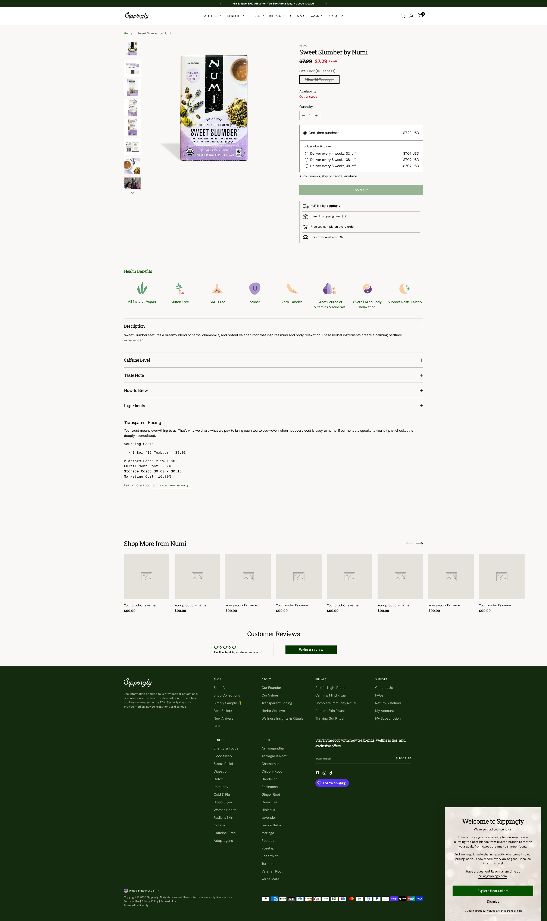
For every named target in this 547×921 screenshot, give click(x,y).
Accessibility (168, 901)
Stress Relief (223, 763)
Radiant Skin (223, 817)
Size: (317, 71)
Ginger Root (271, 794)
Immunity (221, 787)
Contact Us (384, 687)
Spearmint (270, 856)
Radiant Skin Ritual (330, 710)
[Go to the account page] (411, 16)
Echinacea (270, 787)
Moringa (268, 833)
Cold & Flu (222, 794)
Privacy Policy (150, 901)
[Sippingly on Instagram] (324, 773)
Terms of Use (132, 901)
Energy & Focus (226, 748)
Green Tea (270, 802)
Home (128, 33)
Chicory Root (272, 771)
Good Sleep (223, 756)
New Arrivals (223, 718)
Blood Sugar (223, 802)
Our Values (270, 695)
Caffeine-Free (225, 833)
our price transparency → (173, 485)
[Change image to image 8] (132, 186)
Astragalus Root (274, 756)
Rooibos (268, 840)
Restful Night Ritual (330, 687)
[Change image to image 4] (132, 107)
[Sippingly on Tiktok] (331, 773)
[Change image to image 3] (132, 87)
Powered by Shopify (136, 905)
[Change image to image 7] (132, 166)
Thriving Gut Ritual (329, 718)
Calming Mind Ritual (331, 695)
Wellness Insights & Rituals (282, 718)
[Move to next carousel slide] (419, 516)
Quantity (306, 106)
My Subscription (388, 718)
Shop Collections (227, 695)
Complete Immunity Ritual (335, 703)
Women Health (225, 810)
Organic (220, 825)
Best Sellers (223, 710)
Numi (303, 46)
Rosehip (268, 848)
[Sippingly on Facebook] (318, 773)
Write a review (311, 649)
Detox (218, 779)
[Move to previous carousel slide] (409, 517)
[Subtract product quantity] (303, 115)
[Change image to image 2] (132, 68)
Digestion (221, 771)
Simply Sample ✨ (228, 703)
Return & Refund (388, 703)
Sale (217, 726)
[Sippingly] (137, 16)
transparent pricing (510, 910)
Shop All (220, 687)
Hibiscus (268, 810)
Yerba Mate (270, 879)
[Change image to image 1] (132, 48)
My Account (384, 710)
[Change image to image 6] (132, 146)
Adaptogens (223, 840)
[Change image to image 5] (132, 127)
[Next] (326, 3)
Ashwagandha (273, 748)
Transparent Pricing (277, 703)
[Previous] (221, 3)
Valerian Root (272, 871)
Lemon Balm (271, 825)
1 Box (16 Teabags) (319, 79)
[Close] (536, 812)
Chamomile (270, 763)
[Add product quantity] (316, 115)
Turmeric (268, 863)
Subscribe (403, 758)
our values (488, 910)
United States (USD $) (142, 890)
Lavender (269, 817)
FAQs (379, 695)
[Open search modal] (402, 16)
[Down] (132, 192)
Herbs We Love (273, 710)
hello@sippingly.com (492, 876)
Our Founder (271, 687)
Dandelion (269, 779)
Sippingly (152, 897)
